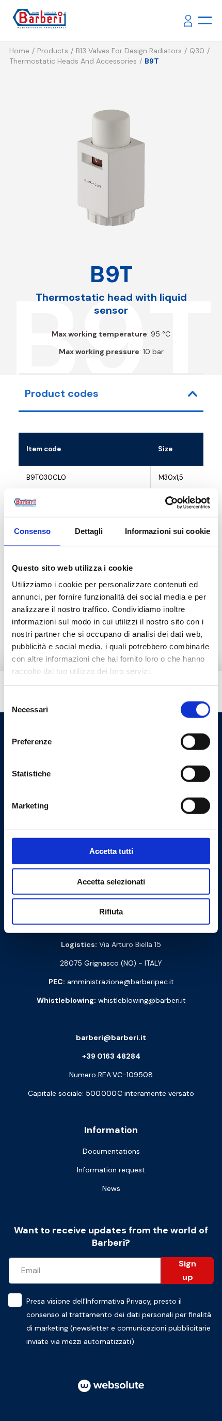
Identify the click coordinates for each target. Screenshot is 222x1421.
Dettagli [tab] (89, 531)
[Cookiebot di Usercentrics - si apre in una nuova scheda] (165, 502)
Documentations (111, 1151)
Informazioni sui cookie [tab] (167, 531)
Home (19, 50)
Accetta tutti (111, 851)
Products (52, 50)
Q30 (196, 50)
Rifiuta (111, 911)
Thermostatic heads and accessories (73, 61)
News (111, 1188)
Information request (111, 1169)
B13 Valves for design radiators (129, 50)
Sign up (187, 1270)
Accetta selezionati (111, 881)
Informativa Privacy (118, 1301)
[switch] (195, 742)
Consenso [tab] (32, 531)
